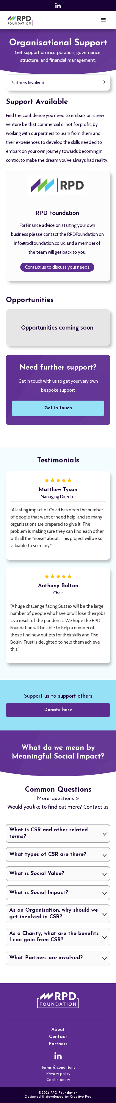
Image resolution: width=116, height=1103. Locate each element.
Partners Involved (27, 82)
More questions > (58, 799)
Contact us (96, 807)
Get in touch (58, 408)
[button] (103, 20)
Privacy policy (58, 1074)
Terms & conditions (58, 1068)
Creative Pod (81, 1097)
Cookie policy (58, 1080)
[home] (19, 20)
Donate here (58, 710)
